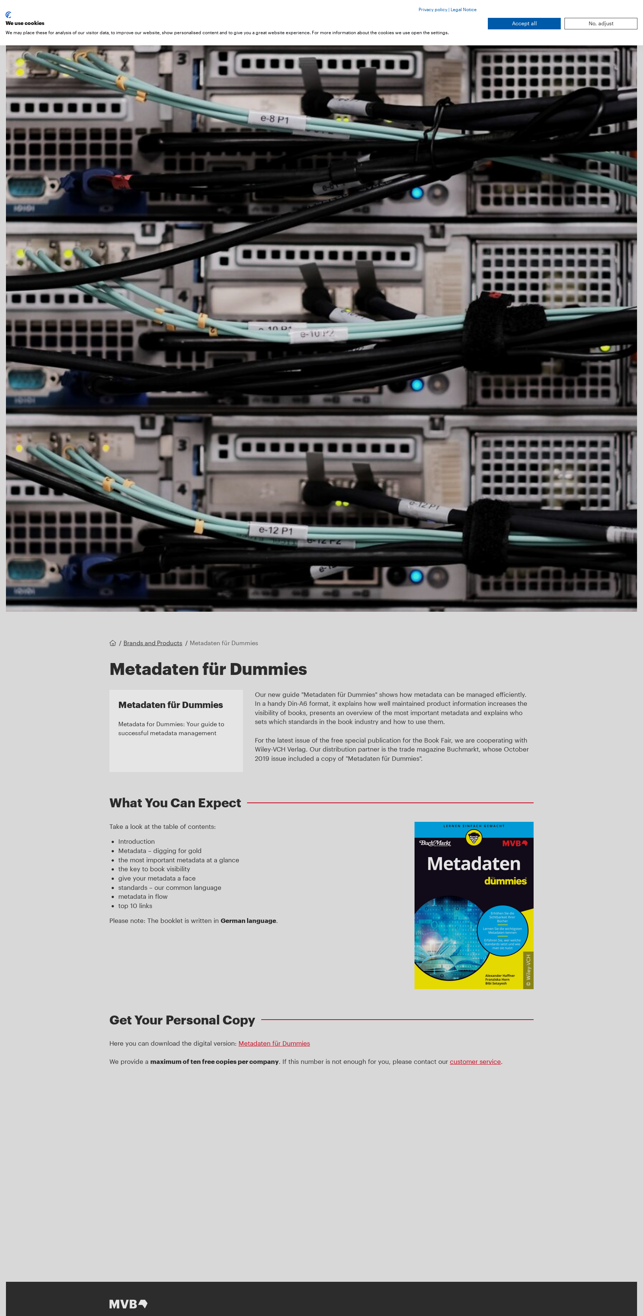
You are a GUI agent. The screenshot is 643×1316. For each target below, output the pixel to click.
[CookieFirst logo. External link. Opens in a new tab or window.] (8, 15)
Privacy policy (433, 9)
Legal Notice (464, 9)
